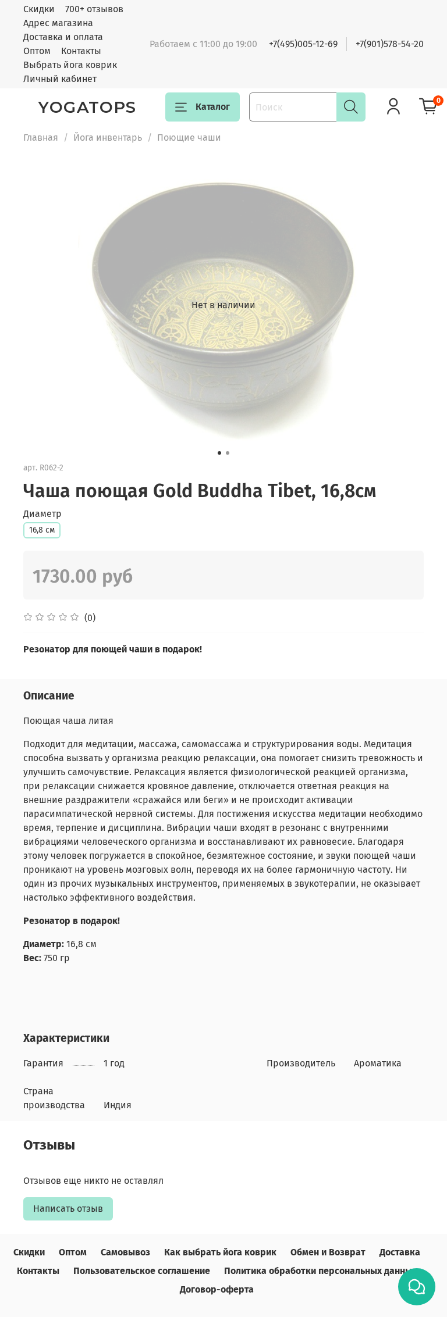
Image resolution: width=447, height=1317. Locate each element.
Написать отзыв (68, 1208)
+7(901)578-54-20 (390, 43)
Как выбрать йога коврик (220, 1252)
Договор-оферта (217, 1289)
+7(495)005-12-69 (303, 43)
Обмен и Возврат (328, 1252)
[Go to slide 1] (219, 453)
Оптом (37, 50)
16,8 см (42, 530)
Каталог (213, 106)
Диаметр (42, 513)
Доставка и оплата (63, 36)
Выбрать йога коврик (70, 64)
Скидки (39, 9)
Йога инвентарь (107, 137)
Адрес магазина (58, 22)
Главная (40, 137)
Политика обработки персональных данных (320, 1270)
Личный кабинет (60, 78)
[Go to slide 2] (227, 453)
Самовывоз (125, 1252)
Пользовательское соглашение (141, 1270)
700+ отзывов (94, 9)
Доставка (399, 1252)
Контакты (81, 50)
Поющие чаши (189, 137)
